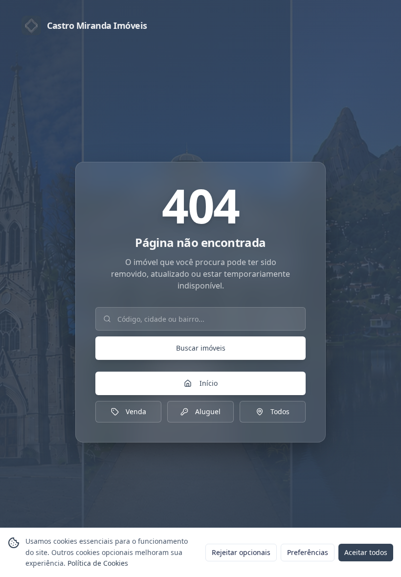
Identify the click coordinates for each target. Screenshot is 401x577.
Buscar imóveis (200, 348)
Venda (136, 411)
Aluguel (208, 411)
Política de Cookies (97, 563)
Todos (280, 411)
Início (209, 383)
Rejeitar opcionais (241, 552)
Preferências (307, 552)
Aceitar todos (365, 552)
